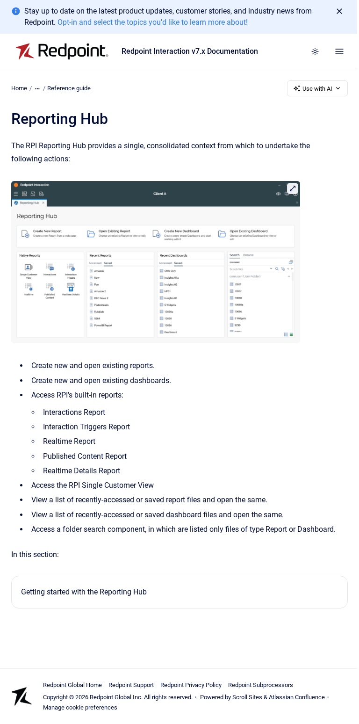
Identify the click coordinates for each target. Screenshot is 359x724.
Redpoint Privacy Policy (191, 684)
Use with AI (317, 88)
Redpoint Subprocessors (260, 684)
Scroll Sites (247, 697)
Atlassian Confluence (297, 697)
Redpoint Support (131, 684)
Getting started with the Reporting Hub (84, 591)
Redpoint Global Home (72, 684)
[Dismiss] (339, 11)
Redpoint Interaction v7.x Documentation (190, 51)
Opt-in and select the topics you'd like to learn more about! (152, 22)
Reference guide (69, 88)
